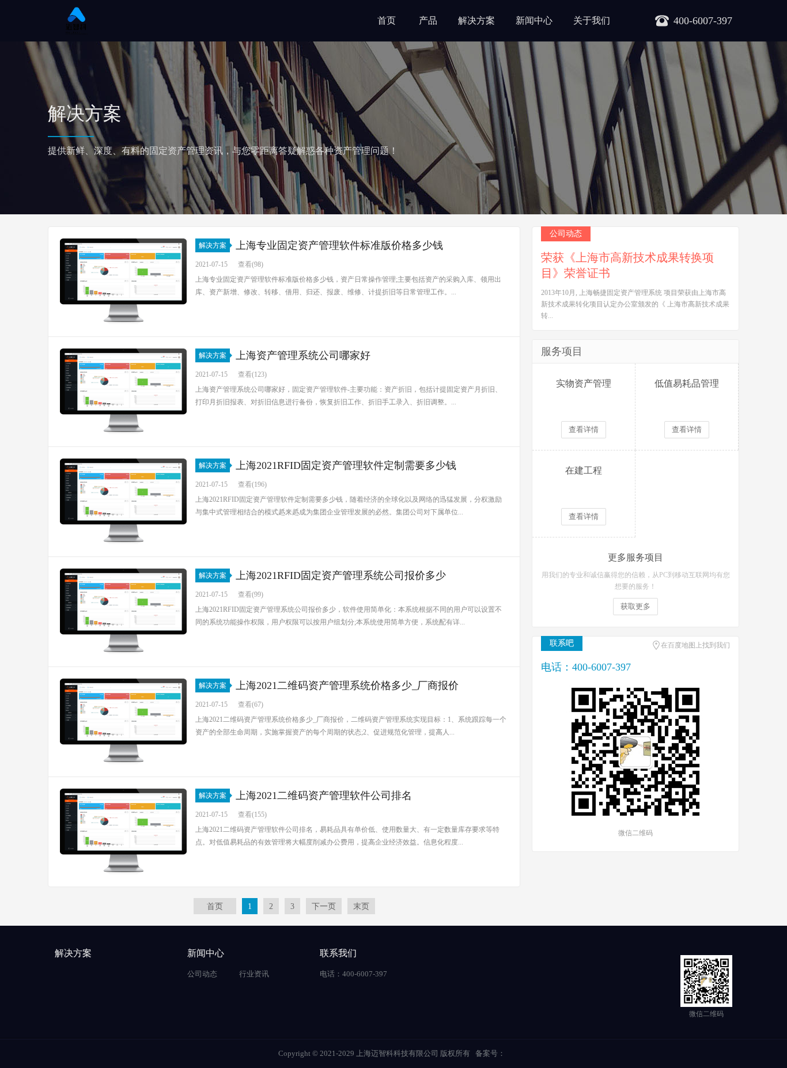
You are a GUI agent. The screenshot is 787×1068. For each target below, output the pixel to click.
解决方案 (476, 20)
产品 (428, 20)
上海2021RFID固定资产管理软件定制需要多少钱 (346, 465)
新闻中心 (534, 20)
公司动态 (202, 973)
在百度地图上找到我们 (695, 645)
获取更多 (635, 606)
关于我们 (591, 20)
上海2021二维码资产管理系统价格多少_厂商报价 (347, 685)
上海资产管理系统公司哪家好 (303, 355)
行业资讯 (254, 973)
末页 (361, 906)
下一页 (324, 906)
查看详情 (584, 429)
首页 (386, 20)
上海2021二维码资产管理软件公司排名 (324, 795)
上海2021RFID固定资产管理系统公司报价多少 (341, 575)
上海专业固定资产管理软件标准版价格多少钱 (339, 245)
